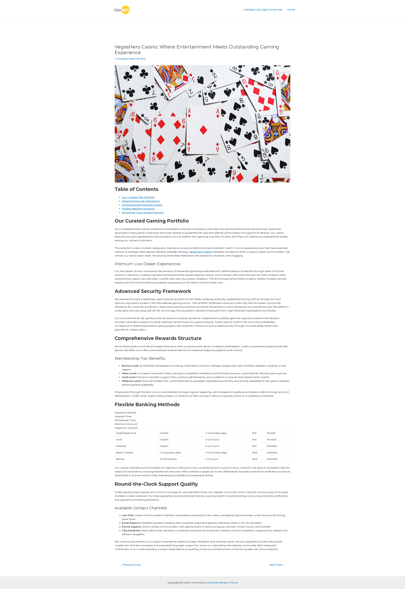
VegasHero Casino (200, 251)
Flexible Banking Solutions (138, 208)
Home (291, 9)
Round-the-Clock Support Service (143, 212)
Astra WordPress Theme (222, 582)
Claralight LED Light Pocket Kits (263, 9)
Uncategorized (125, 58)
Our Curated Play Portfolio (138, 197)
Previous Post (130, 565)
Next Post (277, 565)
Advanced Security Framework (141, 201)
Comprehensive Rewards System (142, 204)
